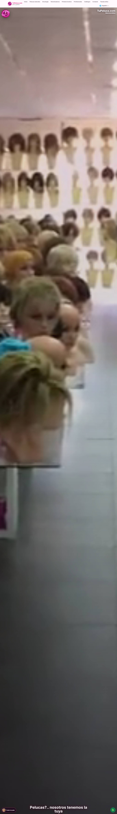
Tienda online (104, 1)
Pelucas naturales (35, 1)
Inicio (25, 1)
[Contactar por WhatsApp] (112, 810)
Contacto (95, 1)
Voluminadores (55, 1)
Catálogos (87, 1)
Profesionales (78, 1)
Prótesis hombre (67, 1)
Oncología (45, 1)
